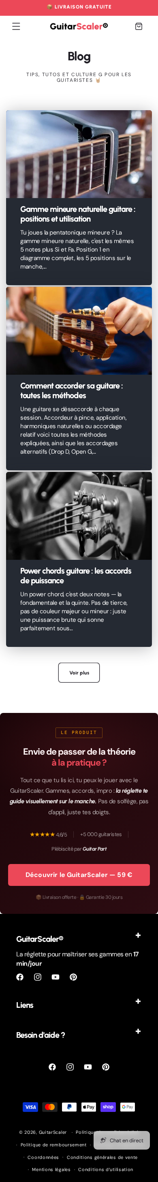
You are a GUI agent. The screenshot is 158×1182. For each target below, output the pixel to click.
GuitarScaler (53, 1132)
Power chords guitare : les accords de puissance (75, 575)
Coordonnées (43, 1157)
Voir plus (79, 673)
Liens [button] (24, 1005)
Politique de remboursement (54, 1145)
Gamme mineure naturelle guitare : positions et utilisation (77, 214)
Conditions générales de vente (102, 1157)
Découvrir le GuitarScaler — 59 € (79, 874)
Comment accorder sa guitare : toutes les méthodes (71, 390)
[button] (16, 26)
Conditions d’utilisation (105, 1169)
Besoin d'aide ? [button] (40, 1035)
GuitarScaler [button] (39, 939)
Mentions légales (51, 1169)
